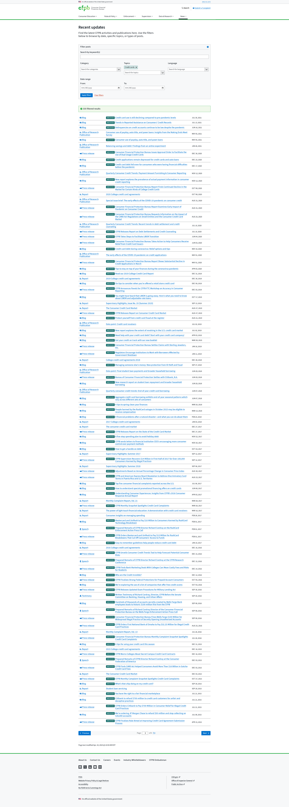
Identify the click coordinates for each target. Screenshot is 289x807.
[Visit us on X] (85, 766)
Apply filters (86, 95)
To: (125, 83)
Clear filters (98, 95)
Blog (83, 117)
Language (172, 63)
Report (84, 194)
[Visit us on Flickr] (100, 766)
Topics (127, 63)
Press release (88, 153)
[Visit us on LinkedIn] (90, 766)
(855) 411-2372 (206, 2)
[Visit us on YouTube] (95, 766)
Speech (85, 529)
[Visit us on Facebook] (80, 766)
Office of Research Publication (89, 134)
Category (84, 63)
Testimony (86, 595)
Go (154, 733)
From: (83, 83)
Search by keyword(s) (90, 52)
